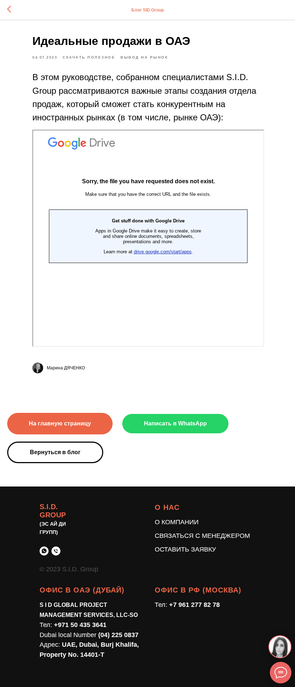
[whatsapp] (44, 551)
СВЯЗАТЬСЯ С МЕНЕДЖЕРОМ (202, 535)
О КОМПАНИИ (177, 522)
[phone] (55, 551)
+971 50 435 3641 (80, 624)
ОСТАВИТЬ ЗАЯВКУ (185, 549)
